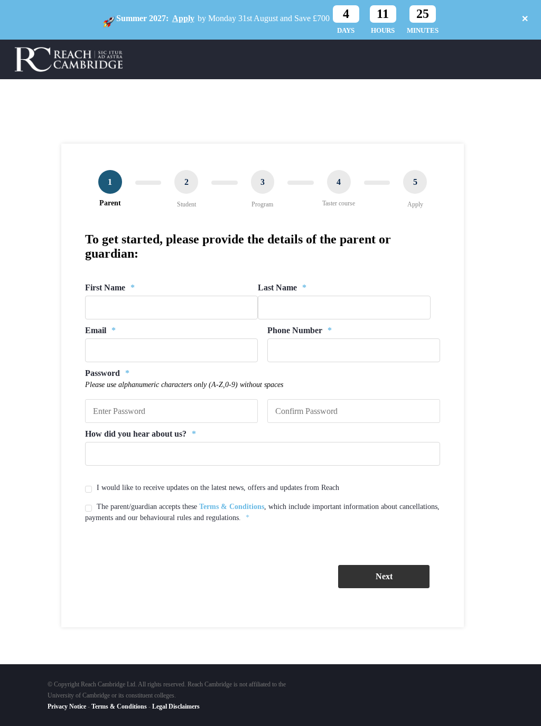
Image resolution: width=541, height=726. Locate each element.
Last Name (282, 287)
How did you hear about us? (140, 433)
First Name (110, 287)
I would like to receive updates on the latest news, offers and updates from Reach (218, 488)
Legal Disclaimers (176, 706)
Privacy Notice (67, 706)
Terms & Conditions (231, 507)
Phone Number (299, 330)
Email (100, 330)
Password (107, 373)
